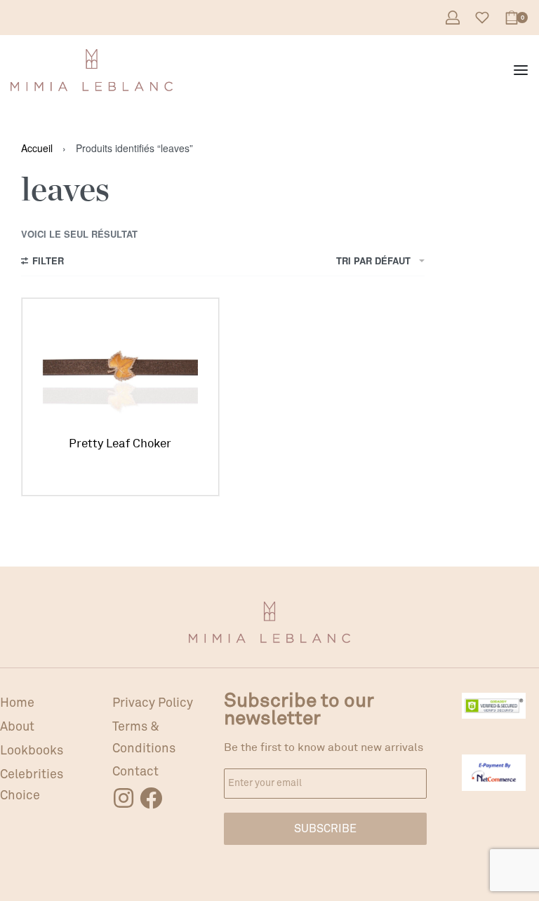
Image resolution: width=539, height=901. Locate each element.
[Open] (482, 17)
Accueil (37, 148)
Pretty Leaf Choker (120, 443)
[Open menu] (520, 70)
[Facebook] (151, 798)
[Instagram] (123, 798)
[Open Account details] (452, 17)
